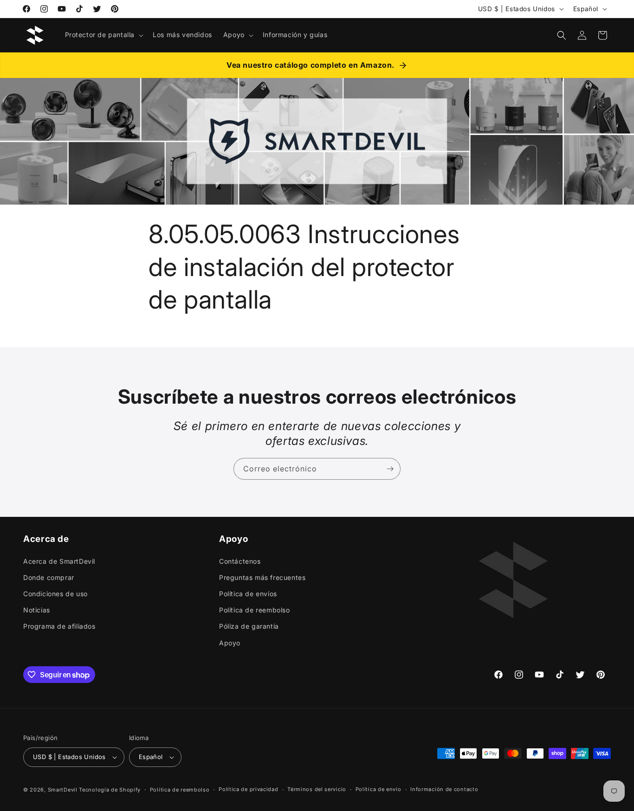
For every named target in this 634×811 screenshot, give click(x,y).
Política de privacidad (248, 789)
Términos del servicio (316, 789)
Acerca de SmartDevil (59, 561)
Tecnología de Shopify (110, 789)
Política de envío (378, 789)
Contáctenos (240, 561)
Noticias (36, 610)
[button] (103, 35)
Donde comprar (48, 577)
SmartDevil (63, 789)
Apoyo (229, 642)
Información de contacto (444, 789)
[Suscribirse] (390, 469)
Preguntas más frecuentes (262, 577)
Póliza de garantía (249, 626)
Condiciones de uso (55, 593)
